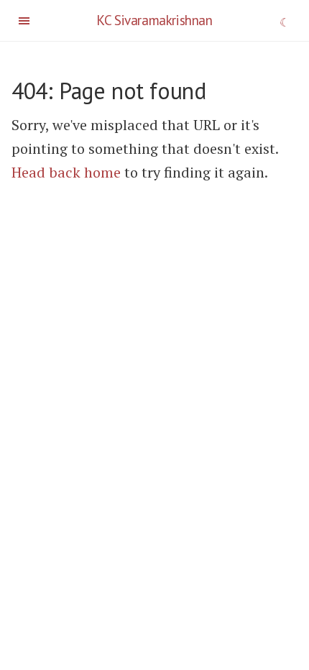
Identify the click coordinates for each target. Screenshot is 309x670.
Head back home (66, 172)
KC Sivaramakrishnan (154, 20)
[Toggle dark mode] (285, 24)
